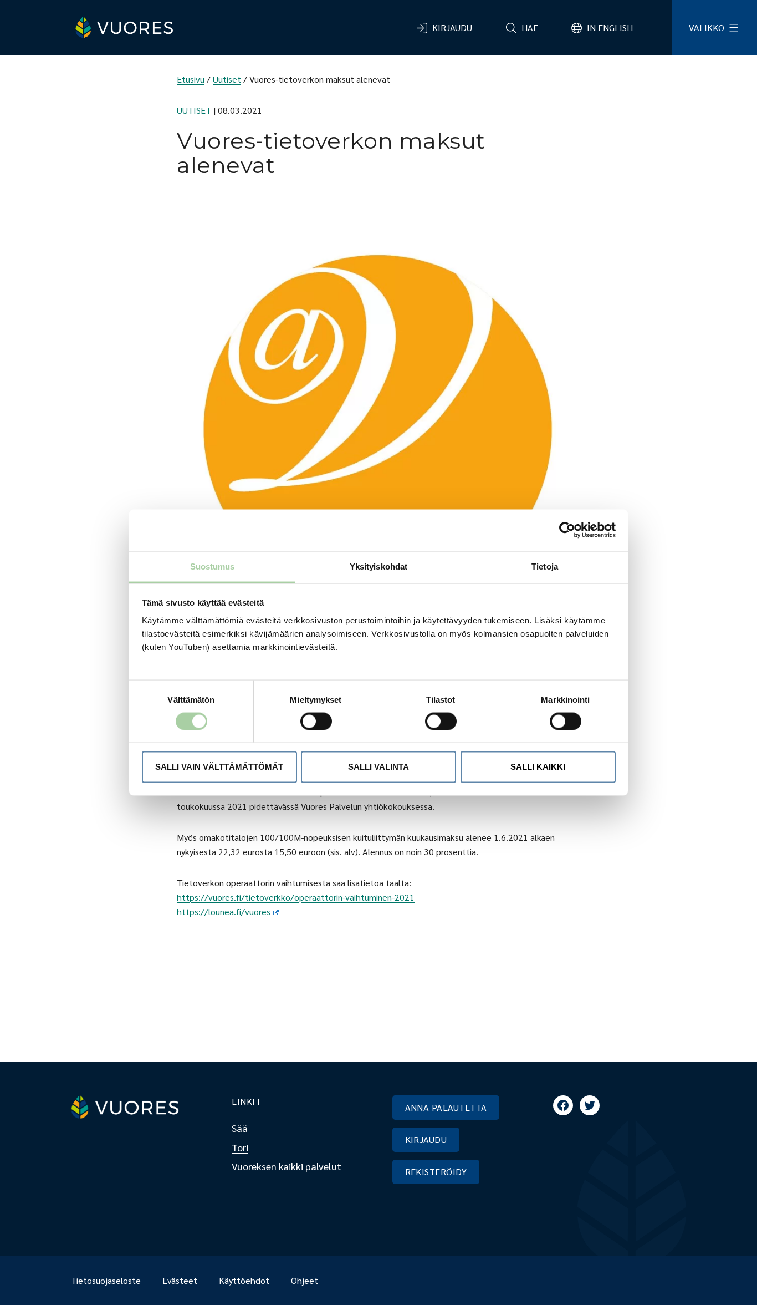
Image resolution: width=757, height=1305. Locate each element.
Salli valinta (378, 766)
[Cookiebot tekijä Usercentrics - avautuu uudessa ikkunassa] (567, 530)
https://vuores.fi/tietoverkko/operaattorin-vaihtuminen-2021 (296, 897)
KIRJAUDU (426, 1139)
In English (610, 27)
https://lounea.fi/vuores (223, 911)
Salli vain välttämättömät (219, 766)
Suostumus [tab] (212, 566)
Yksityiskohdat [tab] (378, 566)
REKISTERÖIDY (436, 1171)
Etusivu (190, 79)
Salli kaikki (537, 766)
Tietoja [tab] (544, 566)
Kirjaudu (452, 27)
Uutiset (227, 79)
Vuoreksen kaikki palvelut (286, 1166)
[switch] (307, 721)
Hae (529, 27)
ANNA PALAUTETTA (446, 1107)
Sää (240, 1127)
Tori (240, 1147)
